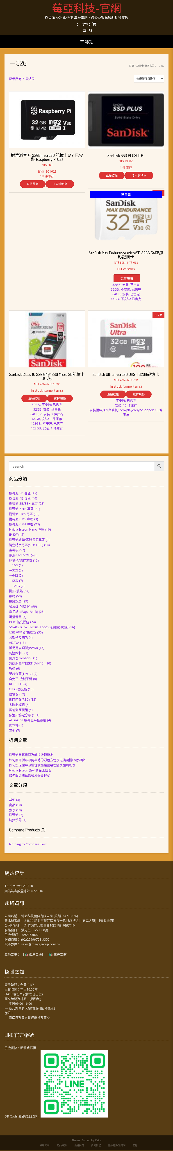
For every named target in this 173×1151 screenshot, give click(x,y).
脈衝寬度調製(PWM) (23, 648)
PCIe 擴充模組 (19, 622)
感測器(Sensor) (20, 658)
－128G (14, 586)
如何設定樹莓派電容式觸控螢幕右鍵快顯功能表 (42, 765)
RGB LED (16, 684)
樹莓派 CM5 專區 (21, 519)
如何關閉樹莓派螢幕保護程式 (29, 775)
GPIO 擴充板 (18, 689)
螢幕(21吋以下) (19, 606)
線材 (12, 596)
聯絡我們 (79, 1145)
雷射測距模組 (18, 710)
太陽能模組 (17, 704)
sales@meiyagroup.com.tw (40, 944)
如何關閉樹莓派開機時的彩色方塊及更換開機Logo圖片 (47, 760)
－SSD (13, 580)
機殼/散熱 (16, 591)
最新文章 (45, 1145)
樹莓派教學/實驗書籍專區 (27, 540)
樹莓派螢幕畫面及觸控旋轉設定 (31, 755)
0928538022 (31, 935)
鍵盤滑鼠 (15, 617)
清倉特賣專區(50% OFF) (26, 545)
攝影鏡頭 (15, 601)
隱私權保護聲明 (116, 1145)
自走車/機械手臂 (20, 679)
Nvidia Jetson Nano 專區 (26, 529)
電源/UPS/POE (19, 555)
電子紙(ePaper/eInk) (23, 611)
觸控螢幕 (15, 820)
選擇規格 (127, 278)
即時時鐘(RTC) (19, 699)
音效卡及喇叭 (18, 637)
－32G (13, 570)
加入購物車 (59, 184)
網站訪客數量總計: (18, 891)
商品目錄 (62, 1145)
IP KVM (14, 534)
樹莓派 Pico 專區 (21, 514)
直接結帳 (33, 184)
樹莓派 (13, 815)
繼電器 (13, 694)
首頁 (131, 65)
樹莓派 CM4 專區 (21, 524)
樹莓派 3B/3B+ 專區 (23, 503)
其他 (12, 730)
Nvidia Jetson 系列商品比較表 (30, 770)
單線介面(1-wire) (21, 673)
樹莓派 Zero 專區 (21, 509)
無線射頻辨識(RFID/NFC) (27, 663)
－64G (13, 575)
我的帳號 (96, 1145)
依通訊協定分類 (20, 715)
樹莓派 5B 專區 (20, 493)
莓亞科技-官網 (86, 7)
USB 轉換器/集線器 (22, 632)
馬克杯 (13, 725)
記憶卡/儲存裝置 (145, 65)
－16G (13, 565)
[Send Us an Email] (84, 30)
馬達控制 (15, 653)
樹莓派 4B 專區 (20, 498)
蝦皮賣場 (35, 954)
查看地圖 (106, 920)
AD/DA (14, 642)
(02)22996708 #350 (35, 939)
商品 (12, 805)
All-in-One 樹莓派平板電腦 (27, 720)
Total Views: (14, 886)
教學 (12, 668)
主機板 (13, 550)
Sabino (86, 1140)
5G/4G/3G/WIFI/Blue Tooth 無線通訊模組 (38, 627)
